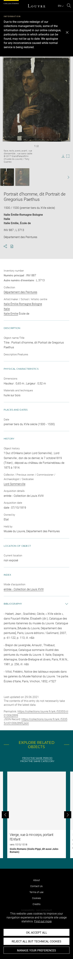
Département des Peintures (20, 292)
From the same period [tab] (37, 758)
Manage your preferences (36, 950)
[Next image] (66, 177)
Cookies (36, 898)
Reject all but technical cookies (36, 941)
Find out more (43, 921)
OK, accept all (36, 932)
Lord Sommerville (14, 484)
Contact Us (36, 886)
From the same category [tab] (37, 761)
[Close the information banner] (67, 32)
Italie (7, 219)
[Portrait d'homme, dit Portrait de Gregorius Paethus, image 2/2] (22, 177)
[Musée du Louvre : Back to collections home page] (36, 5)
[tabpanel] (36, 814)
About (36, 880)
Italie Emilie (11, 223)
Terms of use (36, 892)
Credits (36, 904)
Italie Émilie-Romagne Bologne (23, 214)
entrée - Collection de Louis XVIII (24, 589)
